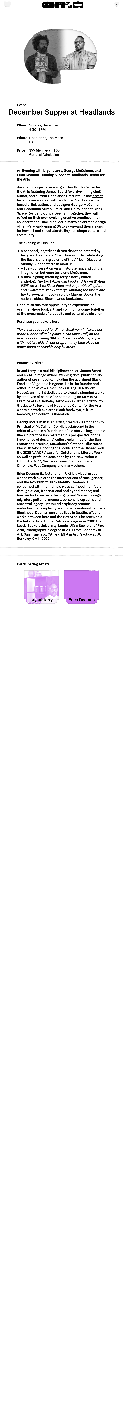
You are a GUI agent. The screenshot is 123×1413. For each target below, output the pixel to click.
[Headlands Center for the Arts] (62, 4)
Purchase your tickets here (38, 321)
